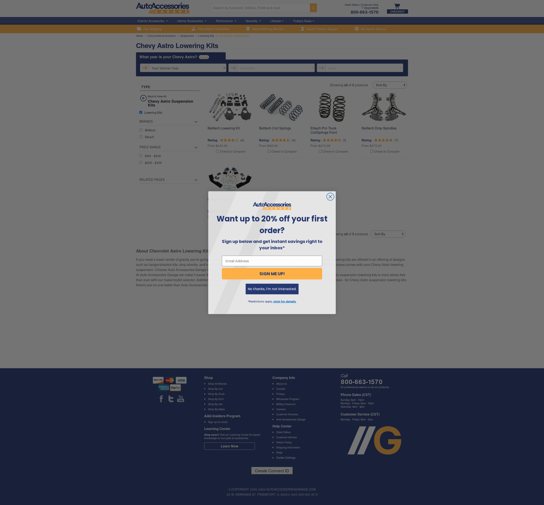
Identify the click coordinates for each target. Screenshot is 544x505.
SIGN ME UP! (272, 274)
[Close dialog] (330, 196)
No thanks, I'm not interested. (272, 288)
